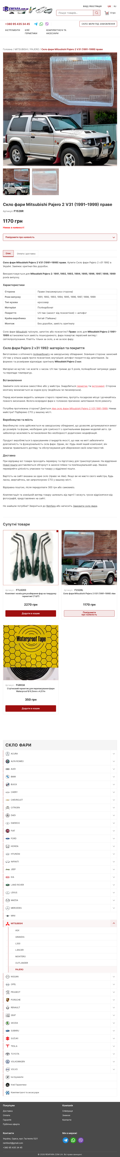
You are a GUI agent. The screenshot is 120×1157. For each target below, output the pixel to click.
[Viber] (46, 24)
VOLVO (14, 1069)
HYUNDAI (15, 854)
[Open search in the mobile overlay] (78, 13)
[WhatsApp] (41, 24)
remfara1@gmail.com (13, 1143)
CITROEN (15, 807)
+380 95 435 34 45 (17, 24)
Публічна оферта (11, 1124)
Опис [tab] (8, 253)
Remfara (51, 505)
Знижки (66, 1115)
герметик (82, 386)
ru (115, 6)
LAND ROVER (17, 884)
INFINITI (15, 861)
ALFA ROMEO (17, 761)
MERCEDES (16, 908)
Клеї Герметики (31, 32)
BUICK (14, 784)
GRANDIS (19, 937)
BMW (13, 776)
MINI (13, 915)
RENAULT (15, 1007)
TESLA (14, 1046)
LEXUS (14, 892)
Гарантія (7, 1120)
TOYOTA (15, 1054)
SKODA (14, 1023)
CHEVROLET (17, 800)
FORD (13, 838)
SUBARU (15, 1030)
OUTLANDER (21, 963)
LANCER (19, 950)
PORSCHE (15, 999)
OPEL (13, 984)
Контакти (66, 1120)
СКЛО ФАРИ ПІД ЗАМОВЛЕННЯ (98, 24)
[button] (113, 753)
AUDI (13, 769)
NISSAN (15, 976)
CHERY (14, 792)
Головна (7, 49)
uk (109, 6)
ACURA (14, 753)
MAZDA (14, 900)
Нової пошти (10, 464)
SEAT (13, 1015)
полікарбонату (41, 354)
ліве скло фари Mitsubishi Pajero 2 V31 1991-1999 (80, 408)
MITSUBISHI (17, 923)
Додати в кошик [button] (31, 613)
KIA (12, 877)
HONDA (14, 846)
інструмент (98, 386)
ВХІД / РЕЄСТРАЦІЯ (92, 6)
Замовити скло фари (85, 505)
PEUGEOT (15, 992)
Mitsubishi (21, 331)
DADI (13, 815)
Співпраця (67, 1111)
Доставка (8, 1111)
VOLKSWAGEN (18, 1061)
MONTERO (20, 956)
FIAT (13, 830)
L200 (17, 943)
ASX (17, 930)
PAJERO (19, 969)
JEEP (13, 869)
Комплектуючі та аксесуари (56, 32)
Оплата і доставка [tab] (26, 253)
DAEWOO (15, 823)
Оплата (6, 1115)
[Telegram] (35, 24)
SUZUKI (14, 1038)
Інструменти (12, 30)
